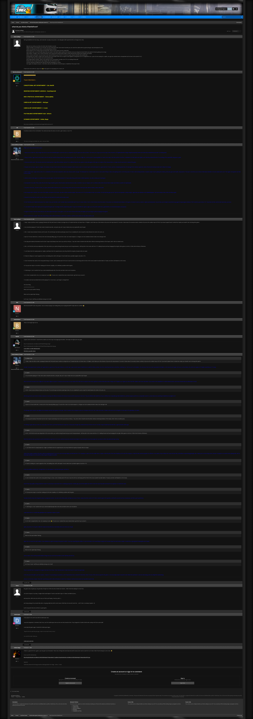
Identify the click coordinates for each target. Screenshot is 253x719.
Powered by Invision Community (178, 696)
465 (17, 141)
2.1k (18, 661)
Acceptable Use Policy (77, 710)
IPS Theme (13, 695)
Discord (14, 17)
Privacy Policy (18, 696)
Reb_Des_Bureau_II (17, 72)
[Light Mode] (236, 9)
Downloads (48, 17)
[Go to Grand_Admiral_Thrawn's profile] (17, 150)
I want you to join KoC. (29, 641)
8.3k (18, 350)
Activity (76, 17)
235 (17, 628)
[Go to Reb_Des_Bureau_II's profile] (17, 78)
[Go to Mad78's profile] (17, 342)
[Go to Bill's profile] (17, 134)
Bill (17, 127)
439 (17, 316)
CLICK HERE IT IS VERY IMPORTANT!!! (32, 348)
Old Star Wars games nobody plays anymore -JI (35, 31)
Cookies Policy (76, 707)
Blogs (62, 17)
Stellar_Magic (17, 647)
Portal (84, 17)
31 (17, 85)
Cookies (23, 696)
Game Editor (31, 17)
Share (229, 31)
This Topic (237, 17)
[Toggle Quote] (25, 358)
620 (17, 333)
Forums (40, 17)
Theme (12, 696)
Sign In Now (182, 683)
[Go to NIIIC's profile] (17, 308)
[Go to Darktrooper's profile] (17, 620)
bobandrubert (17, 319)
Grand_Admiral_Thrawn (17, 144)
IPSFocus (18, 695)
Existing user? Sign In (221, 8)
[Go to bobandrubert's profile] (17, 325)
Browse (69, 17)
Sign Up (229, 8)
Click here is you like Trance (30, 351)
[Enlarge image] (42, 68)
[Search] (241, 17)
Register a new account (70, 683)
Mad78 (17, 336)
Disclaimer (75, 709)
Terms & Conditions (77, 708)
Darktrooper (17, 614)
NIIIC (17, 302)
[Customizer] (233, 9)
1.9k (18, 158)
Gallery (56, 17)
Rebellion (21, 17)
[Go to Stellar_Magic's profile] (17, 653)
